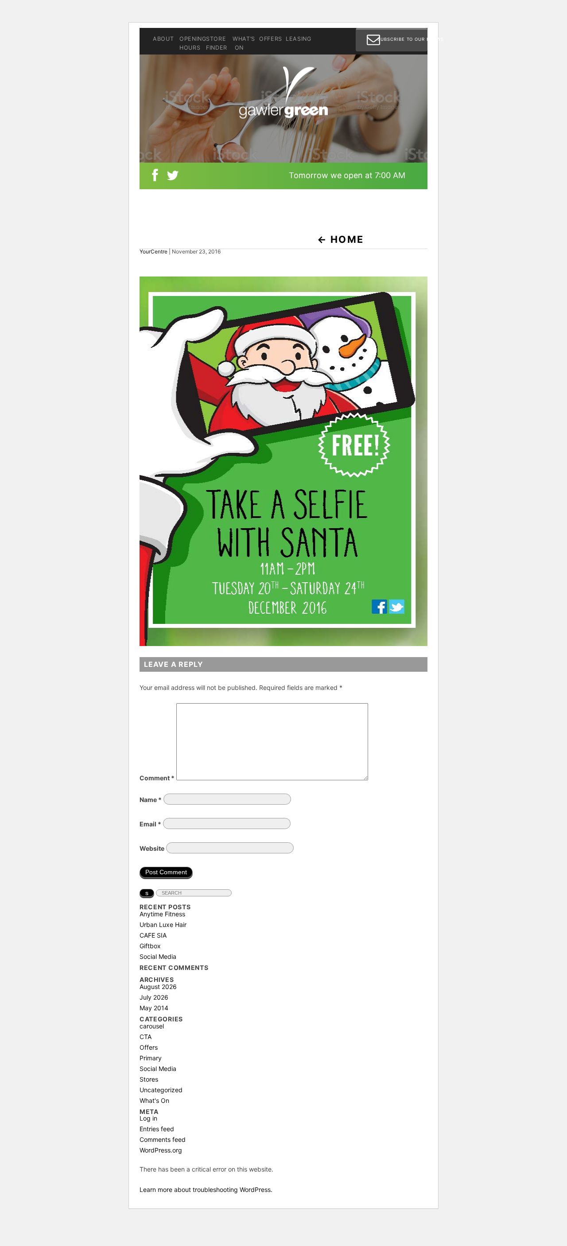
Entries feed (157, 1129)
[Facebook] (155, 177)
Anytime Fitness (162, 914)
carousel (152, 1026)
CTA (145, 1036)
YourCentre (153, 251)
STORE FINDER (216, 44)
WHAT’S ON (242, 44)
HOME (340, 239)
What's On (154, 1100)
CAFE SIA (153, 935)
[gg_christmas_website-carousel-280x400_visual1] (283, 643)
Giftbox (150, 946)
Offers (149, 1047)
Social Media (158, 956)
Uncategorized (161, 1090)
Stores (149, 1079)
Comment (157, 778)
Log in (148, 1118)
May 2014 (154, 1008)
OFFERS (269, 39)
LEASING (296, 39)
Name (151, 799)
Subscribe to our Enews (402, 39)
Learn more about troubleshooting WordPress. (206, 1189)
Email (150, 824)
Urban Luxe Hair (163, 924)
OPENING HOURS (189, 44)
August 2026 (158, 986)
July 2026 (154, 997)
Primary (151, 1058)
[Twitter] (172, 177)
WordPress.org (161, 1150)
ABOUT (163, 39)
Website (152, 848)
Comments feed (163, 1139)
